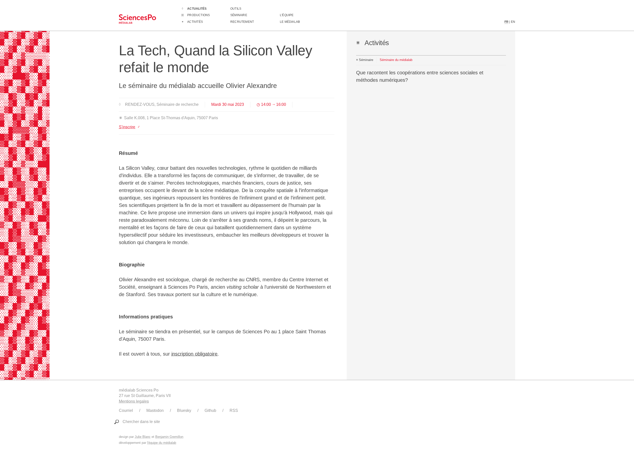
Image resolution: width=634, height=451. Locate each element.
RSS (234, 410)
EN (513, 22)
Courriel (126, 410)
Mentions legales (134, 401)
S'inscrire (127, 127)
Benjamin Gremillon (169, 437)
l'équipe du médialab (161, 443)
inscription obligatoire (194, 354)
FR (506, 22)
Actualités (197, 8)
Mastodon (155, 410)
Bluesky (184, 410)
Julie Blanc (143, 437)
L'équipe (287, 15)
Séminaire (238, 15)
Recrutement (242, 22)
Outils (235, 8)
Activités (195, 22)
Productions (198, 15)
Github (210, 410)
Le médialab (290, 22)
